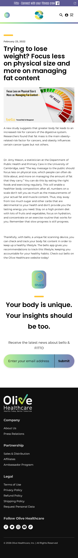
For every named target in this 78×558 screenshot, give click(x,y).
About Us (10, 428)
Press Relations (14, 433)
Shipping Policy (14, 501)
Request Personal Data (19, 506)
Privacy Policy (13, 490)
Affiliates (9, 459)
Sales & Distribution (17, 453)
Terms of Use (12, 484)
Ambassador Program (18, 464)
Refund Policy (13, 495)
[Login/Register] (66, 14)
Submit (64, 361)
